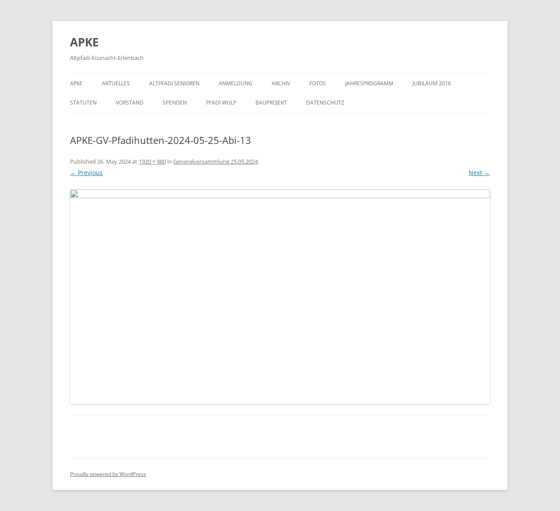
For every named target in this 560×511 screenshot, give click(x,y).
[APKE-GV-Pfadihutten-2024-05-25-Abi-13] (280, 296)
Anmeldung (235, 83)
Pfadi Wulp (221, 102)
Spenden (175, 102)
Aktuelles (116, 83)
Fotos (317, 83)
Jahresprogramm (369, 83)
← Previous (86, 172)
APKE (84, 42)
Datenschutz (325, 102)
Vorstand (130, 102)
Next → (479, 172)
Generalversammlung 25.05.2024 (215, 161)
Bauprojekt (271, 102)
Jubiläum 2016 (432, 83)
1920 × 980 (152, 161)
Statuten (83, 102)
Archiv (281, 83)
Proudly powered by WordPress (108, 474)
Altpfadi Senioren (174, 83)
